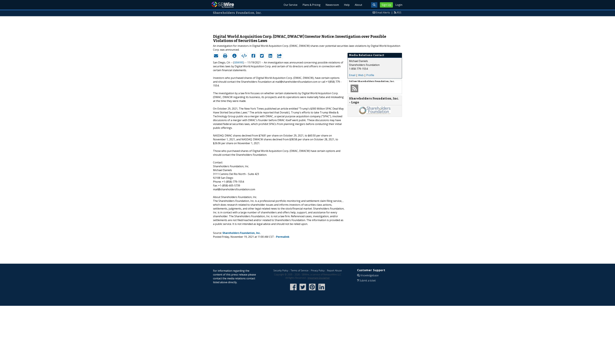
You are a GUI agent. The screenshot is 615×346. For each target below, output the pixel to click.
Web (361, 75)
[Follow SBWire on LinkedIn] (321, 290)
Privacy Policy (318, 270)
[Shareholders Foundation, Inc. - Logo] (375, 113)
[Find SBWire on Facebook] (293, 290)
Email (352, 75)
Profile (370, 75)
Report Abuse (334, 270)
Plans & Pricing (311, 5)
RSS (399, 12)
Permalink (282, 237)
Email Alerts (383, 12)
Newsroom (332, 5)
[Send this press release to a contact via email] (216, 56)
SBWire (222, 5)
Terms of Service (299, 270)
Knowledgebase (369, 275)
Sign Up (386, 5)
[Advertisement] (307, 23)
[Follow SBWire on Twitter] (302, 290)
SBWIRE (238, 62)
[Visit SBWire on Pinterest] (312, 290)
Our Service (290, 5)
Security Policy (280, 270)
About (358, 5)
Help (347, 5)
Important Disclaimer (319, 277)
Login (398, 5)
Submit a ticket (367, 280)
